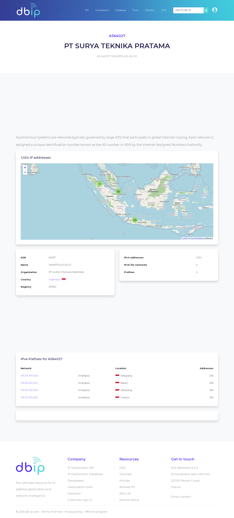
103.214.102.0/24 (29, 390)
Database (120, 10)
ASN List (125, 493)
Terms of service (51, 511)
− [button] (25, 172)
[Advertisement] (111, 111)
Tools (135, 10)
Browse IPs (127, 487)
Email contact (181, 496)
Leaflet (184, 238)
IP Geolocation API (81, 467)
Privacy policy (74, 511)
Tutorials (125, 474)
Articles (124, 480)
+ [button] (25, 168)
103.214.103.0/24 (29, 397)
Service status (129, 499)
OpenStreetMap (197, 238)
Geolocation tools (80, 487)
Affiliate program (96, 511)
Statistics (150, 10)
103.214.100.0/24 (29, 375)
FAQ (163, 10)
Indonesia (54, 279)
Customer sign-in (80, 499)
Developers (102, 10)
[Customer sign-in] (214, 10)
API (87, 10)
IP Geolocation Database (85, 474)
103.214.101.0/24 (29, 383)
